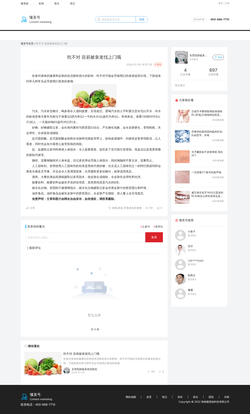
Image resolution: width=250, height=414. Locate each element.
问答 (226, 396)
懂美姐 (24, 3)
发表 (154, 237)
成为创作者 (198, 19)
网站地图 (131, 396)
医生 (56, 3)
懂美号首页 (27, 43)
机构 (41, 3)
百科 (180, 396)
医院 (211, 396)
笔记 (72, 3)
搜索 (141, 19)
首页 (149, 396)
